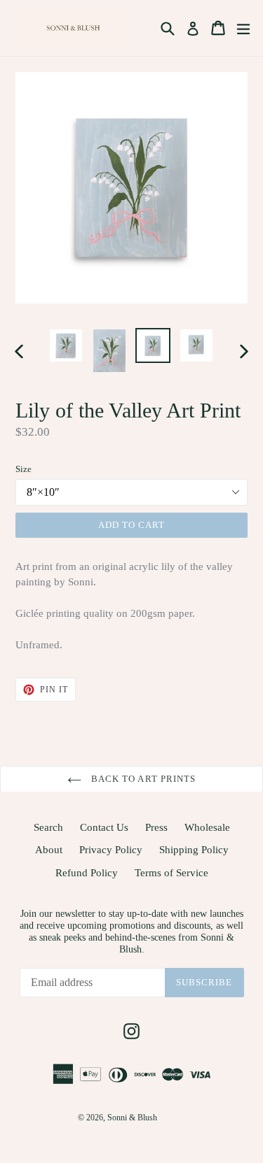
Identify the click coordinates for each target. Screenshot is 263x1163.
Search (48, 827)
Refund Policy (86, 872)
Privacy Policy (110, 849)
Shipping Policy (194, 849)
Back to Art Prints (142, 778)
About (48, 849)
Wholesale (207, 827)
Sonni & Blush (132, 1117)
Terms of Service (171, 872)
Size (23, 469)
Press (156, 827)
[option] (66, 345)
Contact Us (104, 827)
